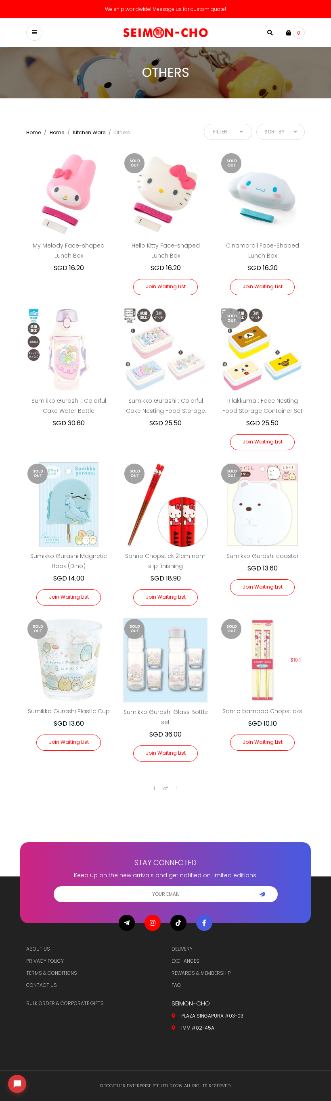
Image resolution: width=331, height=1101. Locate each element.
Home (33, 132)
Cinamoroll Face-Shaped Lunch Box (262, 250)
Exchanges (185, 960)
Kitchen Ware (89, 132)
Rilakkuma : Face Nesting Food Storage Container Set (262, 406)
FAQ (176, 985)
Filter (220, 131)
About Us (38, 948)
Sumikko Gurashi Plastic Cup (69, 711)
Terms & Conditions (51, 973)
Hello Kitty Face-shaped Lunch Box (166, 250)
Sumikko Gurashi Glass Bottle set (166, 717)
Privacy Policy (45, 960)
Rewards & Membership (201, 973)
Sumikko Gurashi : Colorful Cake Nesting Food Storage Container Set (165, 406)
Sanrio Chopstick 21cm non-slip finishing (165, 561)
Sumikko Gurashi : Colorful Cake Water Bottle (68, 406)
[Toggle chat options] (17, 1084)
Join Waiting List (166, 286)
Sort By (274, 131)
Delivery (182, 948)
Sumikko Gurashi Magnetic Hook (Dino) (68, 561)
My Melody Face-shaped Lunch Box (69, 250)
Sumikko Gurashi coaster (262, 556)
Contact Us (41, 985)
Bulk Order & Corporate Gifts (65, 1003)
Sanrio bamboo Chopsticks (262, 711)
